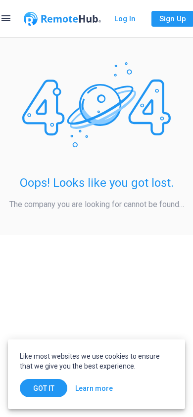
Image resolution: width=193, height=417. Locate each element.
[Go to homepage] (62, 19)
